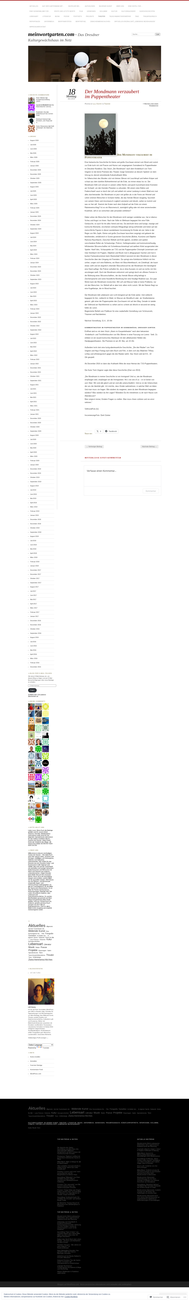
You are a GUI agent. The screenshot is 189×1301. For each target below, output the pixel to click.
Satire (49, 950)
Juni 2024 (33, 241)
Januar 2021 (34, 414)
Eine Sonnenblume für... (97, 1109)
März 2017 (33, 608)
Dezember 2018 (35, 519)
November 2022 (35, 321)
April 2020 (33, 452)
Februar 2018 (34, 561)
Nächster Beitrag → (149, 447)
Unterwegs (49, 21)
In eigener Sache (143, 1109)
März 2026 (33, 157)
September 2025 (35, 182)
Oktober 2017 (34, 578)
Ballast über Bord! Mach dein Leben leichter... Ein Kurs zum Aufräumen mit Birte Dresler (69, 1240)
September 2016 (35, 633)
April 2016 (33, 654)
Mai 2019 (33, 498)
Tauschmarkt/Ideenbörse (120, 16)
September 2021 (35, 380)
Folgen (32, 690)
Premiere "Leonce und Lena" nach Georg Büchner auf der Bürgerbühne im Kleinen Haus (68, 1173)
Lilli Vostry (97, 104)
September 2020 (35, 431)
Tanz (137, 16)
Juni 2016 (33, 646)
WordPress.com (35, 1074)
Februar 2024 (34, 258)
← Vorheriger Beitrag (94, 447)
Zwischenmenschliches (100, 21)
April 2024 (33, 250)
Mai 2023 (33, 296)
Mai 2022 (33, 347)
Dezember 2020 (35, 418)
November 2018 (35, 524)
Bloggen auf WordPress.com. (68, 1284)
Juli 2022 (33, 338)
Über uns (120, 6)
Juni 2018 (33, 545)
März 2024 (33, 254)
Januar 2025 (34, 212)
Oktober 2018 (34, 528)
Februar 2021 (34, 410)
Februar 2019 (34, 511)
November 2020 (35, 422)
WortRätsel (81, 21)
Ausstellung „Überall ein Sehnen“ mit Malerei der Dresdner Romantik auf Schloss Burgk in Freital (148, 1186)
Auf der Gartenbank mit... (36, 929)
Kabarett (41, 937)
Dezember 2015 (35, 667)
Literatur (46, 16)
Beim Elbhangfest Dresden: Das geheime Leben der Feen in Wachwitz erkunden (68, 1252)
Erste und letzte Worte (64, 11)
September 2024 (35, 229)
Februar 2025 (34, 208)
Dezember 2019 (35, 469)
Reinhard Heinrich (42, 119)
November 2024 (35, 220)
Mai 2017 (33, 599)
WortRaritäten (64, 21)
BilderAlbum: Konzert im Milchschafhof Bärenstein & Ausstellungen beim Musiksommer (148, 1154)
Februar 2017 (34, 612)
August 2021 (34, 385)
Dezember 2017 (35, 570)
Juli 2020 (33, 439)
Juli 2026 (33, 144)
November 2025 (35, 174)
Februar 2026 (34, 161)
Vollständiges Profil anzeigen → (38, 1038)
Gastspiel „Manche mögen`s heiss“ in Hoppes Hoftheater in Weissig (149, 1149)
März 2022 (33, 355)
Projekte (90, 16)
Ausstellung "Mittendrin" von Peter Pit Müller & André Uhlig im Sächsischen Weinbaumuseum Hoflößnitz (68, 1179)
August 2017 (34, 587)
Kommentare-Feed (36, 1069)
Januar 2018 (34, 566)
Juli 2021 (33, 389)
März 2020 (33, 456)
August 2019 (34, 486)
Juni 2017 (33, 595)
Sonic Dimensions (42, 126)
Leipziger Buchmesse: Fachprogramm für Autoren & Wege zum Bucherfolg (69, 1267)
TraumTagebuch (150, 16)
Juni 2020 (33, 444)
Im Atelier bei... (42, 936)
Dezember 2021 (35, 368)
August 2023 (34, 283)
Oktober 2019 (34, 477)
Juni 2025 (33, 195)
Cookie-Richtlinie (71, 1297)
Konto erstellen (35, 1057)
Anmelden (33, 1061)
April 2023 (33, 300)
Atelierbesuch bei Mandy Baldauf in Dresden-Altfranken (69, 1256)
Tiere (30, 957)
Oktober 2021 (34, 376)
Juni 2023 (33, 292)
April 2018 (33, 553)
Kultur (114, 11)
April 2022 (33, 351)
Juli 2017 (33, 591)
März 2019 (33, 507)
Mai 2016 (33, 650)
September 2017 (35, 582)
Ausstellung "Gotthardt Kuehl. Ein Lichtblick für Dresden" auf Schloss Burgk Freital (69, 1198)
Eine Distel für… (135, 6)
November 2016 (35, 625)
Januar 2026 (34, 166)
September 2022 (35, 330)
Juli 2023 (33, 288)
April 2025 (33, 199)
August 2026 (34, 140)
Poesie (66, 16)
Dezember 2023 (35, 267)
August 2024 (34, 233)
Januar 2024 (34, 262)
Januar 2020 (34, 465)
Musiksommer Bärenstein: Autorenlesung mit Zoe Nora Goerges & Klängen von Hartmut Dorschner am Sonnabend (148, 1179)
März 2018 (33, 557)
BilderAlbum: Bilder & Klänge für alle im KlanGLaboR (69, 1162)
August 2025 (34, 187)
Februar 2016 (34, 663)
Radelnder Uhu (41, 112)
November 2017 (35, 574)
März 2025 (33, 203)
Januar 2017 (34, 616)
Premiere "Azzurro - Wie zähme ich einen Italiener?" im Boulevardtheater (69, 1246)
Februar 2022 (34, 359)
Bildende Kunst (105, 6)
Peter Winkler (40, 98)
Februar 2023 (34, 309)
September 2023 (35, 279)
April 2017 (33, 604)
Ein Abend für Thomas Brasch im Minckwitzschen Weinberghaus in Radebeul (68, 1204)
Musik (57, 16)
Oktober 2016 (34, 629)
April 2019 (33, 502)
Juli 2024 (33, 237)
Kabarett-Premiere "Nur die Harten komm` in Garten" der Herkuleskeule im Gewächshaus (68, 1261)
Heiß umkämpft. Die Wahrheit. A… (45, 127)
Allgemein (49, 926)
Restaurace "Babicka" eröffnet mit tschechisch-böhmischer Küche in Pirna (68, 1157)
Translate (46, 1048)
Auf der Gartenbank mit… (53, 6)
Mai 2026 (33, 153)
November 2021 (35, 372)
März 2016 (33, 658)
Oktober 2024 (34, 225)
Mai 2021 (33, 397)
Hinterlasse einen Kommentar (151, 105)
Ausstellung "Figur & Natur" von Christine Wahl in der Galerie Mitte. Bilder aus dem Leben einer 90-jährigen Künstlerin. (68, 1234)
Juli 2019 (33, 490)
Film (81, 11)
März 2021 (33, 406)
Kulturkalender (128, 11)
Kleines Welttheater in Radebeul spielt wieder (67, 1272)
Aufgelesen (90, 6)
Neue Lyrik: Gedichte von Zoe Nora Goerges (147, 1166)
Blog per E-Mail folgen (41, 673)
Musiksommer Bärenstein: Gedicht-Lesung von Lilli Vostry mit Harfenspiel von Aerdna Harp (149, 1191)
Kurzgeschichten (147, 11)
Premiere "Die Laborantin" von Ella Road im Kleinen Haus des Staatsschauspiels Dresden (68, 1186)
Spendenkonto (33, 953)
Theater (101, 16)
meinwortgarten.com (51, 34)
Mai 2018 (33, 549)
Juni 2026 (33, 149)
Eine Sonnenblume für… (39, 11)
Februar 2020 (34, 460)
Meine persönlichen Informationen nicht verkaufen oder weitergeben (105, 1284)
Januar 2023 (34, 313)
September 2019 (35, 481)
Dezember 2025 (35, 170)
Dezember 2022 (35, 317)
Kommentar (151, 491)
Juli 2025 (33, 191)
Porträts (77, 16)
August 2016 (34, 637)
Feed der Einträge (36, 1065)
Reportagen (34, 21)
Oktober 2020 (34, 427)
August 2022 (34, 334)
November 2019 (35, 473)
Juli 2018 (33, 540)
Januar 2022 (34, 363)
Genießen (91, 11)
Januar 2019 (34, 515)
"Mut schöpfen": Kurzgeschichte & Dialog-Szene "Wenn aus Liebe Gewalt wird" (68, 1167)
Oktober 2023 (34, 275)
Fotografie (49, 933)
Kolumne (103, 11)
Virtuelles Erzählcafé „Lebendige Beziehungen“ (134, 21)
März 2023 (33, 305)
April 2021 (33, 401)
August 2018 (34, 536)
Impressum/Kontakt (37, 27)
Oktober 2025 (34, 178)
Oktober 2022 (34, 326)
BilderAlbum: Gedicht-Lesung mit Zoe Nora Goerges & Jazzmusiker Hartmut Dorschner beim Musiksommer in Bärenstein (148, 1172)
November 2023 (35, 271)
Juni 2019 (33, 494)
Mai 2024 (33, 246)
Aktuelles (33, 6)
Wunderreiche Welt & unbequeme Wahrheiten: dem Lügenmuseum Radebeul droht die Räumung (68, 1217)
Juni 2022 (33, 342)
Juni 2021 (33, 393)
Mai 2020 (33, 448)
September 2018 (35, 532)
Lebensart (33, 16)
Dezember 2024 (35, 216)
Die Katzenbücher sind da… (45, 105)
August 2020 (34, 435)
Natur (38, 947)
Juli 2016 (33, 641)
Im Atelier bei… (74, 6)
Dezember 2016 (35, 620)
